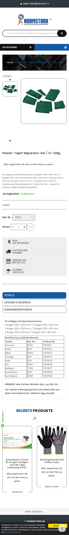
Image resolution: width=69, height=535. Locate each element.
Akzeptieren (57, 525)
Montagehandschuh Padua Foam (52, 461)
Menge (6, 226)
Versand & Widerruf (17, 302)
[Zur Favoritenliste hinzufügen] (30, 227)
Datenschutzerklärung (13, 532)
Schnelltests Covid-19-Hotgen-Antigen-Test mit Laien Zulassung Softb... (17, 463)
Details (9, 295)
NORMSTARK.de (36, 521)
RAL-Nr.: (7, 217)
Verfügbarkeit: (11, 193)
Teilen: (6, 205)
